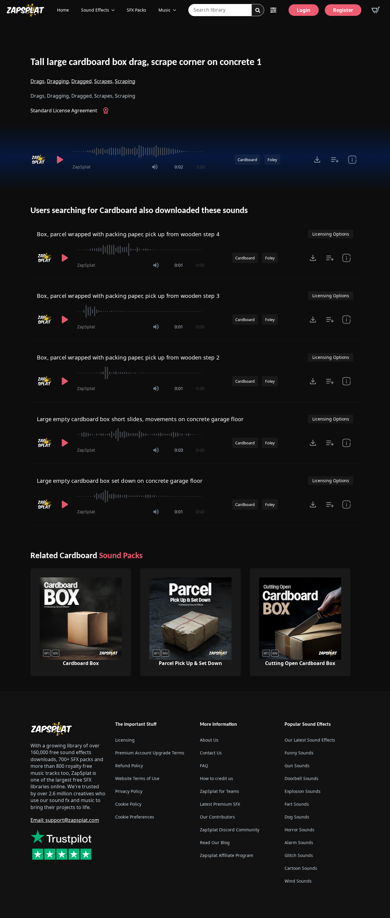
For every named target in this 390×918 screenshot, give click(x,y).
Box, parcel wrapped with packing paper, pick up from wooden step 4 (128, 234)
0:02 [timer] (179, 167)
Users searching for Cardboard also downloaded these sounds (139, 211)
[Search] (258, 10)
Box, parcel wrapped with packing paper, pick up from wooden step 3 (128, 295)
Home (63, 10)
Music (164, 10)
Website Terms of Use (137, 778)
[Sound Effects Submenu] (115, 10)
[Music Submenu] (176, 10)
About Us (209, 740)
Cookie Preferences (134, 817)
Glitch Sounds (299, 855)
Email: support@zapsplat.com (64, 820)
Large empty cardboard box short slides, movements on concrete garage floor (140, 419)
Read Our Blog (215, 842)
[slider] (139, 151)
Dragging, (58, 81)
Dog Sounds (297, 817)
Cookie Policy (128, 804)
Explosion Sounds (303, 791)
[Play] (59, 159)
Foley (272, 159)
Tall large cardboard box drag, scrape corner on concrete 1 (145, 62)
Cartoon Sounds (301, 868)
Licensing (125, 740)
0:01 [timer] (179, 265)
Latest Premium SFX (220, 804)
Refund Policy (129, 765)
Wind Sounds (298, 881)
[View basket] (375, 10)
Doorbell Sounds (301, 778)
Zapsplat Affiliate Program (226, 855)
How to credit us (216, 778)
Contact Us (211, 753)
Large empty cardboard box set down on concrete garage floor (120, 480)
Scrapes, (104, 81)
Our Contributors (217, 817)
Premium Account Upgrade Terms (149, 753)
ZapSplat (81, 167)
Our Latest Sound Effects (310, 740)
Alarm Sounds (299, 842)
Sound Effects (95, 10)
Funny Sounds (299, 753)
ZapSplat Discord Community (229, 830)
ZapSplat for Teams (219, 791)
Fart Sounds (297, 804)
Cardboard (247, 159)
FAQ (204, 765)
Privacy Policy (128, 791)
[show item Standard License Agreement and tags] (352, 159)
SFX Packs (136, 10)
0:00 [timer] (201, 167)
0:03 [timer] (179, 450)
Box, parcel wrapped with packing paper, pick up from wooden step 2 (128, 357)
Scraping (125, 81)
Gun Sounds (297, 765)
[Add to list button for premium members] (335, 159)
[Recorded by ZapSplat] (39, 159)
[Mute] (155, 167)
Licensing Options (330, 234)
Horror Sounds (299, 830)
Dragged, (82, 81)
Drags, (38, 81)
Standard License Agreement (63, 110)
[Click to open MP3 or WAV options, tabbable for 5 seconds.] (317, 159)
